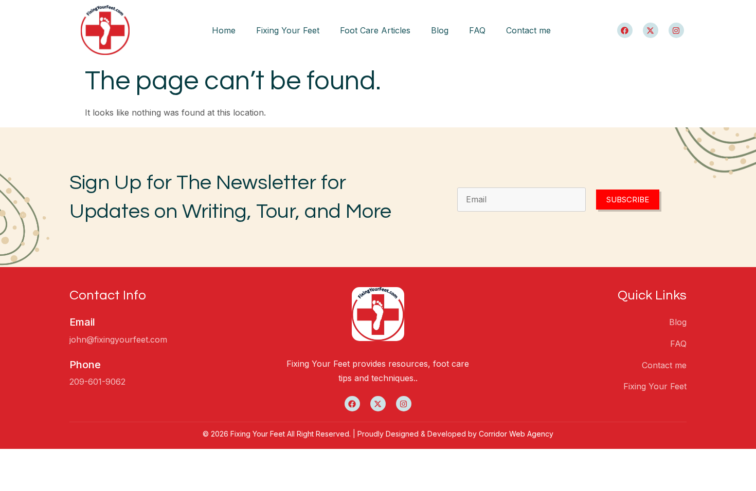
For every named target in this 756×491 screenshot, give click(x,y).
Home (224, 30)
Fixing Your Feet (287, 30)
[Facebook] (625, 30)
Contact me (528, 30)
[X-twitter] (650, 30)
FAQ (477, 30)
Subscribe (627, 199)
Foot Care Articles (375, 30)
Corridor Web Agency (516, 433)
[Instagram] (676, 30)
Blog (439, 30)
